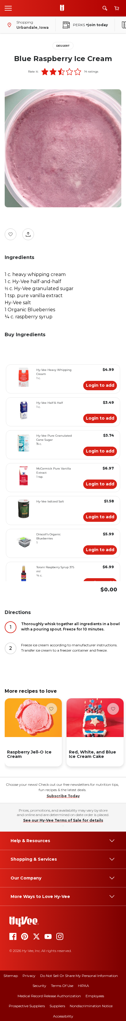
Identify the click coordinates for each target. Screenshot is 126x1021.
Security (39, 985)
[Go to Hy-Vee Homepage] (63, 8)
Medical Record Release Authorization (49, 996)
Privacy (29, 975)
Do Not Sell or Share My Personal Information (79, 975)
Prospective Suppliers (27, 1006)
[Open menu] (8, 7)
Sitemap (11, 975)
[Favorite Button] (10, 234)
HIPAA (83, 985)
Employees (95, 996)
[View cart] (116, 8)
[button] (45, 71)
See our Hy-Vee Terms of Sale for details (63, 820)
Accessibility (63, 1016)
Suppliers (57, 1006)
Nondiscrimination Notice (91, 1006)
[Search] (105, 8)
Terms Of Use (62, 985)
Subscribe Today (63, 796)
